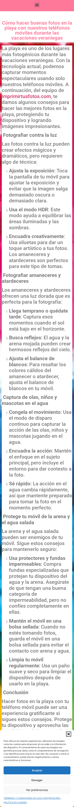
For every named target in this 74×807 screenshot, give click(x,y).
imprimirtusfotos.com (26, 96)
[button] (68, 734)
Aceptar (37, 770)
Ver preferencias (37, 790)
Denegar (37, 780)
